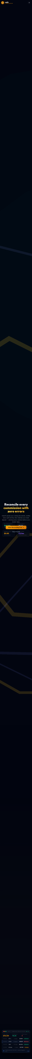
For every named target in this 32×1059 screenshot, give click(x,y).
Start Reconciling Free (15, 527)
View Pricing (16, 531)
